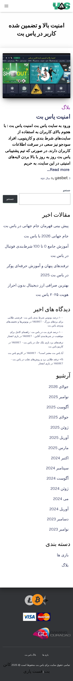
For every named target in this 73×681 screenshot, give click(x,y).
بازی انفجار (13, 336)
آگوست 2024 (58, 478)
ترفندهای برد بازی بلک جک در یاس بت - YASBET (37, 342)
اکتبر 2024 (60, 457)
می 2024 (61, 498)
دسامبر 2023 (58, 518)
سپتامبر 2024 (57, 468)
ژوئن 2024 (59, 488)
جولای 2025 (59, 417)
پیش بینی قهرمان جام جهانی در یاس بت (36, 225)
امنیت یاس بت (53, 116)
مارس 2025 (58, 447)
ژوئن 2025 (59, 427)
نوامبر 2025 (59, 396)
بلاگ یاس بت (30, 654)
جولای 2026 (59, 386)
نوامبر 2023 (59, 529)
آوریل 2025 (59, 437)
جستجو (66, 190)
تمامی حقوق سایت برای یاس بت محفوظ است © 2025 (40, 664)
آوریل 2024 (59, 508)
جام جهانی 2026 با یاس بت (46, 235)
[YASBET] (60, 6)
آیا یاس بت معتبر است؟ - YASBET (45, 352)
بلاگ (65, 107)
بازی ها (63, 554)
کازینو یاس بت (55, 346)
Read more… (58, 169)
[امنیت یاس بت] (36, 75)
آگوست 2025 (58, 407)
